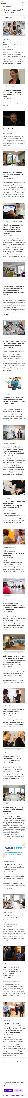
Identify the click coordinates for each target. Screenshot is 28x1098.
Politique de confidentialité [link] (17, 1095)
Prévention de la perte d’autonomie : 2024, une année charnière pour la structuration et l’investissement (12, 971)
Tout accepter (8, 1090)
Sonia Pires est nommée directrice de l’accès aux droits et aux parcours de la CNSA (13, 93)
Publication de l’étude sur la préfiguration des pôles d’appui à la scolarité (13, 711)
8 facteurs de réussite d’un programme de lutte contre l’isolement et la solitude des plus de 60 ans (14, 401)
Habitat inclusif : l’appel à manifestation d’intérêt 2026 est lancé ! (13, 174)
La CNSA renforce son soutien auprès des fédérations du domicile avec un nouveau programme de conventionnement (14, 920)
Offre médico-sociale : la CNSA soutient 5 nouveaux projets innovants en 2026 (13, 45)
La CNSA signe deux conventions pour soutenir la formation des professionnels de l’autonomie (14, 606)
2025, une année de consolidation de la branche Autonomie (13, 553)
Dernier (23, 1063)
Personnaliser (5, 1095)
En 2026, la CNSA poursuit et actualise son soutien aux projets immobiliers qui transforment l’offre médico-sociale (13, 291)
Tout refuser (18, 1090)
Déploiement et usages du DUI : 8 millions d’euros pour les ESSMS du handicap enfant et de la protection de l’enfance (13, 229)
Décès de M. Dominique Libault (12, 130)
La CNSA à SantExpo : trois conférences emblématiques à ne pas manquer (14, 867)
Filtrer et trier (8, 17)
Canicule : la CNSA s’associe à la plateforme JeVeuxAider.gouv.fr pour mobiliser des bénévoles (14, 505)
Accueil (3, 6)
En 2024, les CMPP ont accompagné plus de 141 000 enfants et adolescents (13, 758)
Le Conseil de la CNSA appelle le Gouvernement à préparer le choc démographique (14, 343)
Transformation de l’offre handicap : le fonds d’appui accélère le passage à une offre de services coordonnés (13, 450)
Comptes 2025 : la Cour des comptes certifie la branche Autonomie (13, 809)
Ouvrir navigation (26, 2)
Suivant (16, 1063)
